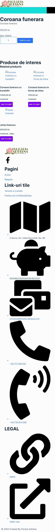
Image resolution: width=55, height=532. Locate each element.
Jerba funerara (8, 125)
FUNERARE (4, 99)
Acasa (7, 175)
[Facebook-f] (8, 160)
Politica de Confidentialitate (18, 195)
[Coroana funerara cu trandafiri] (13, 77)
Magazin (9, 179)
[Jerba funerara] (13, 114)
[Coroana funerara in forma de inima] (41, 77)
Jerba (11, 134)
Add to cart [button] (6, 104)
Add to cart (25, 40)
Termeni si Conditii (14, 191)
